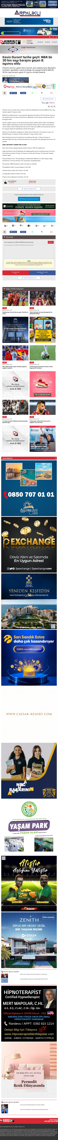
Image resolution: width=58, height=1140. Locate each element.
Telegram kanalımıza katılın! (30, 199)
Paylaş (23, 93)
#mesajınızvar (12, 182)
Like (14, 93)
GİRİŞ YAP (51, 242)
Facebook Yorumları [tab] (42, 272)
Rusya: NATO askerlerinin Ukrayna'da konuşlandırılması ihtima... (34, 1109)
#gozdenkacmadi (32, 182)
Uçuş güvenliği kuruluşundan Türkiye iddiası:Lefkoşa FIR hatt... (34, 979)
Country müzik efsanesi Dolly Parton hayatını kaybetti (32, 1105)
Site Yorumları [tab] (16, 272)
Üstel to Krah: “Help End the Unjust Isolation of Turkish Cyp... (34, 974)
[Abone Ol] (48, 103)
